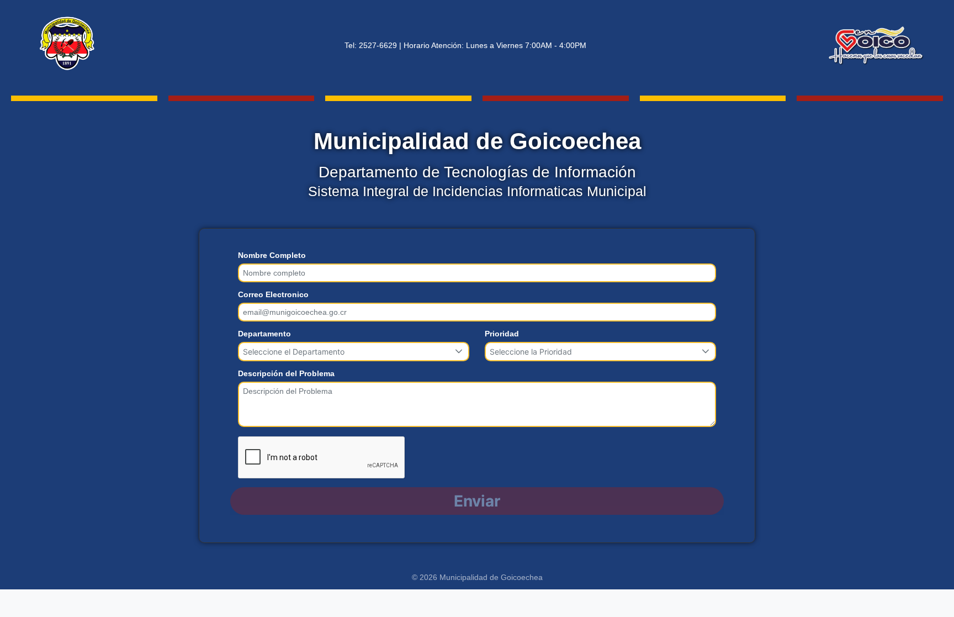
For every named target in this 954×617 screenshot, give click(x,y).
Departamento (264, 333)
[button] (459, 351)
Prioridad (502, 333)
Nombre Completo (272, 255)
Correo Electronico (273, 294)
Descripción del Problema (286, 373)
